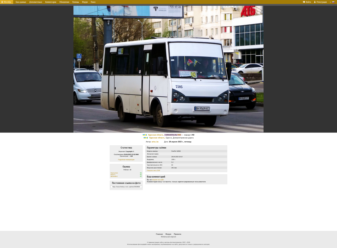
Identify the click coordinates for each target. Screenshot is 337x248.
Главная (159, 234)
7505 (179, 135)
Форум (168, 234)
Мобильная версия (168, 237)
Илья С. (113, 174)
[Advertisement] (168, 210)
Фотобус (7, 2)
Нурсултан (114, 173)
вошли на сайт (158, 180)
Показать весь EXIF (153, 170)
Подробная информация (126, 159)
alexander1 (114, 176)
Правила (177, 234)
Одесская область (155, 135)
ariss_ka (155, 142)
